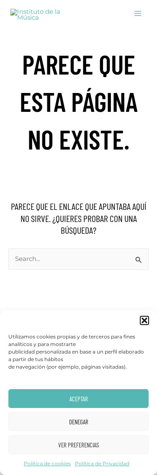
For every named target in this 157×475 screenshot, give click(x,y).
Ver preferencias (78, 445)
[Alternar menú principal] (138, 13)
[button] (144, 320)
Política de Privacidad (102, 463)
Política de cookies (47, 463)
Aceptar (78, 399)
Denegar (78, 422)
